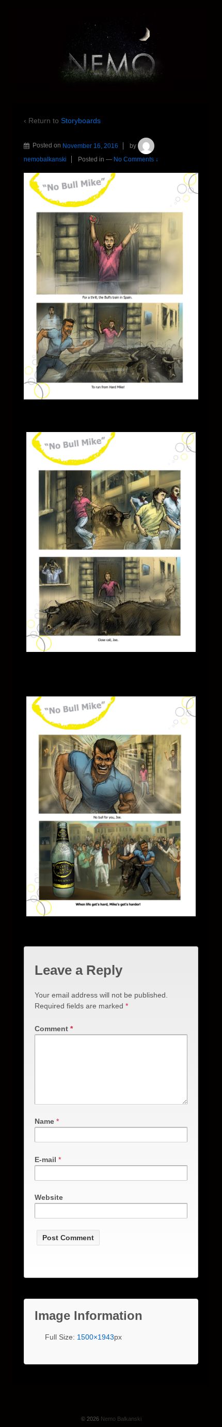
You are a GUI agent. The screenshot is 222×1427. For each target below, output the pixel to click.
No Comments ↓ (136, 159)
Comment (54, 1028)
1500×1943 (95, 1337)
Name (44, 1121)
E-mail (45, 1159)
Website (49, 1197)
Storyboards (81, 120)
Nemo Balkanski (120, 1419)
